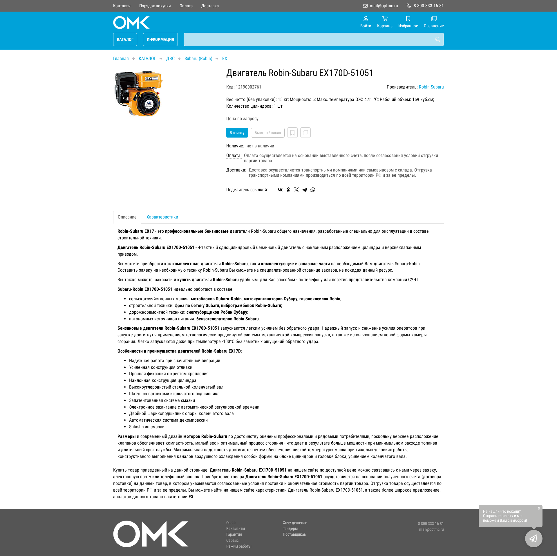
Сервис (232, 540)
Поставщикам (295, 534)
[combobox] (314, 39)
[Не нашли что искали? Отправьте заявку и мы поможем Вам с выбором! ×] (533, 538)
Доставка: (236, 170)
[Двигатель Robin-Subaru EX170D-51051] (165, 93)
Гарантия (234, 534)
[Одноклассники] (288, 189)
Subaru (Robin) (198, 58)
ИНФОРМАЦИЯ (160, 39)
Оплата (186, 5)
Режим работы (239, 546)
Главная (121, 58)
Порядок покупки (155, 5)
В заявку (237, 132)
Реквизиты (235, 528)
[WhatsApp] (312, 189)
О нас (230, 523)
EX (224, 58)
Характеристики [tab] (162, 217)
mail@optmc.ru (384, 5)
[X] (296, 189)
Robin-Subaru (431, 87)
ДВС (170, 58)
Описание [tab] (127, 217)
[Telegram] (304, 189)
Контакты (122, 5)
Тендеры (290, 528)
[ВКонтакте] (280, 189)
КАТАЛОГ (125, 39)
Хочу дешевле (295, 523)
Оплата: (234, 155)
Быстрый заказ (268, 132)
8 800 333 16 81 (429, 5)
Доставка (210, 5)
